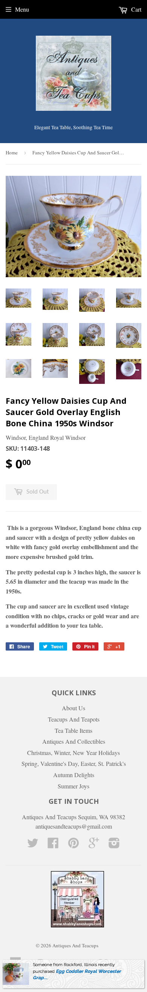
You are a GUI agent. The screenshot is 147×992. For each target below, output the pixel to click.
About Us (73, 708)
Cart (135, 9)
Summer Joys (73, 786)
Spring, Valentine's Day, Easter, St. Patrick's (73, 763)
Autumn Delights (73, 775)
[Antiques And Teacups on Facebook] (53, 845)
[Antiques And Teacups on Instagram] (114, 845)
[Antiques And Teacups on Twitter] (32, 845)
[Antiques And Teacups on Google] (94, 845)
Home (12, 152)
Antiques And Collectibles (73, 741)
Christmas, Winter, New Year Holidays (73, 752)
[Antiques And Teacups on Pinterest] (73, 845)
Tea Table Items (73, 730)
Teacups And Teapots (74, 719)
